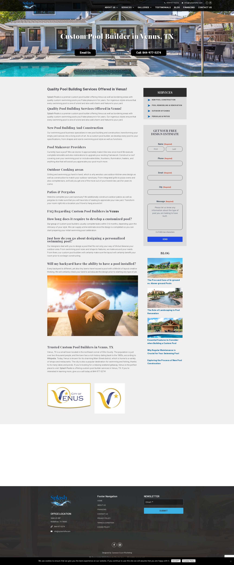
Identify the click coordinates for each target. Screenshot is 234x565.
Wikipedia (51, 358)
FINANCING (189, 7)
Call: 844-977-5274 (148, 52)
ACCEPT (176, 561)
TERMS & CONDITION (105, 523)
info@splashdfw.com (62, 531)
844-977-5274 (59, 527)
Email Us (85, 52)
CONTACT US (205, 7)
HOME (99, 501)
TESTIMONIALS (163, 7)
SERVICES (126, 7)
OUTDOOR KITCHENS (161, 111)
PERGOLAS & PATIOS (161, 116)
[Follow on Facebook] (114, 545)
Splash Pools (53, 97)
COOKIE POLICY (103, 527)
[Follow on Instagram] (120, 545)
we (97, 174)
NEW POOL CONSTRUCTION (164, 100)
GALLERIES (143, 7)
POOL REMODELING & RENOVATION (167, 105)
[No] (230, 561)
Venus (114, 211)
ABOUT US (110, 7)
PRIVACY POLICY (103, 518)
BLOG (177, 7)
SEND (165, 239)
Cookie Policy (188, 561)
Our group (52, 224)
